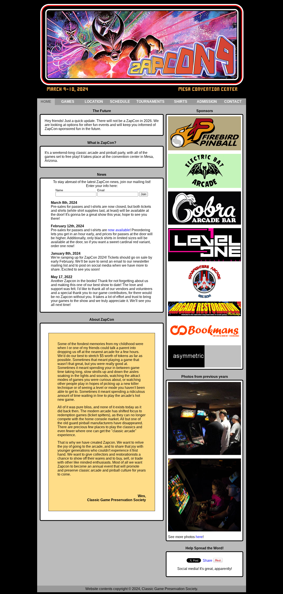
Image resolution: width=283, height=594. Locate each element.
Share (207, 560)
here (199, 537)
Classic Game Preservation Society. (170, 589)
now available (119, 230)
